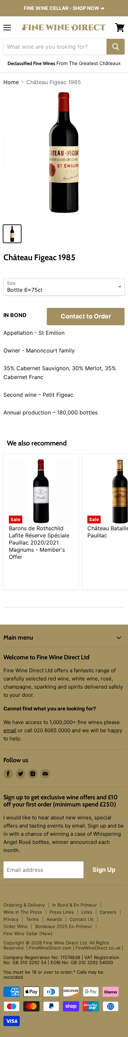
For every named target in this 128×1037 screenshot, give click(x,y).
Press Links (61, 912)
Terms (32, 919)
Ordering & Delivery (24, 905)
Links (86, 912)
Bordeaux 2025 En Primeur (63, 926)
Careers (108, 912)
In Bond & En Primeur (74, 905)
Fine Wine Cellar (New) (28, 933)
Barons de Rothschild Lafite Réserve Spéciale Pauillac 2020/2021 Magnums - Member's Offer (39, 542)
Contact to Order (86, 316)
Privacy (10, 919)
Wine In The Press (22, 912)
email (9, 730)
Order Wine (15, 926)
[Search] (115, 46)
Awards (54, 919)
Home (11, 82)
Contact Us (82, 919)
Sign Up (104, 869)
